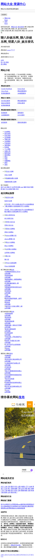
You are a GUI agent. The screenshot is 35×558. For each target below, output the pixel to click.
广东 (2, 490)
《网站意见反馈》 (16, 545)
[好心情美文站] (9, 215)
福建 (15, 488)
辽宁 (27, 486)
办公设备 (9, 189)
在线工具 (7, 151)
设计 (2, 187)
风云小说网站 (8, 246)
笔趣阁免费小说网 (10, 181)
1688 (6, 295)
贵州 (15, 490)
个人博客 (7, 149)
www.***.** (11, 50)
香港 (12, 492)
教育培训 (7, 153)
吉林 (30, 486)
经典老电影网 (9, 321)
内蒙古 (23, 486)
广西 (5, 490)
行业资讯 (7, 143)
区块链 (6, 147)
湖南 (32, 488)
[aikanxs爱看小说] (10, 235)
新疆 (5, 492)
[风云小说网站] (9, 242)
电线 (13, 189)
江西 (19, 488)
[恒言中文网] (8, 197)
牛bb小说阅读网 (9, 266)
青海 (32, 490)
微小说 (6, 259)
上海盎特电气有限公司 (12, 363)
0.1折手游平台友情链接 (13, 344)
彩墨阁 (9, 508)
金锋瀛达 (8, 355)
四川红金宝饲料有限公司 (13, 386)
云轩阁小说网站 (9, 252)
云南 (19, 490)
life (6, 508)
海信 (28, 187)
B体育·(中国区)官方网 (12, 340)
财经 (5, 162)
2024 (16, 508)
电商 (3, 508)
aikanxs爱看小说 (9, 239)
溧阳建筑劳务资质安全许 (13, 287)
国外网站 (7, 155)
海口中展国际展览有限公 (13, 371)
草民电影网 (9, 275)
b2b (5, 187)
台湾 (13, 187)
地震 (14, 506)
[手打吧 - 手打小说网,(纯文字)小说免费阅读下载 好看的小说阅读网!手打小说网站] (19, 206)
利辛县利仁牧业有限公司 (13, 359)
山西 (19, 486)
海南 (8, 490)
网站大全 (14, 27)
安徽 (12, 488)
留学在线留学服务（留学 (13, 298)
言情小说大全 (8, 225)
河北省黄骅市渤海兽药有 (13, 375)
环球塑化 (8, 291)
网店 (5, 157)
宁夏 (2, 492)
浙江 (8, 488)
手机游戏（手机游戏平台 (13, 337)
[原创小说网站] (9, 228)
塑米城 (7, 302)
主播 (27, 506)
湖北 (29, 488)
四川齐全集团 (9, 378)
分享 (2, 60)
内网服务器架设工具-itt (12, 271)
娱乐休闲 (21, 27)
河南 (25, 488)
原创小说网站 (8, 232)
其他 (5, 164)
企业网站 (7, 141)
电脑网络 (7, 161)
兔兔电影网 (21, 508)
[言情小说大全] (9, 222)
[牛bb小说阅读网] (10, 263)
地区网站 (7, 145)
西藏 (22, 490)
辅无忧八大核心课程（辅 (14, 306)
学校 (5, 159)
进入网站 (4, 64)
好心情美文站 (8, 218)
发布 (12, 269)
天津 (8, 486)
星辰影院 (8, 317)
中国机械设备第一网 (12, 283)
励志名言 (19, 506)
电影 (8, 187)
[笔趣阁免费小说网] (11, 178)
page (22, 187)
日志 (17, 189)
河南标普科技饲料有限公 (13, 382)
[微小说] (7, 256)
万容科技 (8, 367)
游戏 (18, 187)
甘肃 (29, 490)
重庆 (12, 486)
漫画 (13, 508)
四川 (12, 490)
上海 (5, 486)
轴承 (25, 187)
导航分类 (7, 139)
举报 (7, 62)
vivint (7, 390)
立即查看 (7, 273)
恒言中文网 (8, 201)
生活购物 (7, 137)
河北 (15, 486)
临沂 (4, 189)
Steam (8, 348)
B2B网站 (7, 131)
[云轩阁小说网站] (10, 249)
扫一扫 (3, 62)
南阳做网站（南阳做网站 (13, 279)
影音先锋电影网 (10, 329)
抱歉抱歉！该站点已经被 (13, 325)
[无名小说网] (8, 171)
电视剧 (29, 504)
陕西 (25, 490)
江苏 (5, 488)
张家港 (24, 506)
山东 (22, 488)
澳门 (15, 492)
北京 (2, 486)
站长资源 (7, 135)
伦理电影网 (9, 333)
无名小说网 (8, 175)
